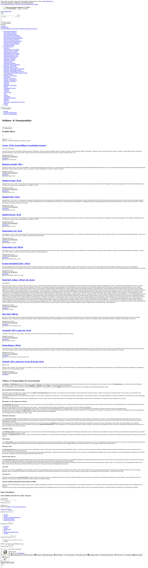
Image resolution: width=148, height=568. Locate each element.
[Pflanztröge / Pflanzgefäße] (16, 73)
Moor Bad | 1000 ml (10, 314)
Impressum (6, 526)
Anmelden (3, 26)
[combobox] (8, 16)
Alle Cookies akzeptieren (27, 2)
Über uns (6, 514)
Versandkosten (20, 553)
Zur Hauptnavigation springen (31, 4)
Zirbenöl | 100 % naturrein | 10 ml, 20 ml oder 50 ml (23, 362)
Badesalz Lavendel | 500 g (12, 164)
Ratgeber (6, 533)
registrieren (5, 27)
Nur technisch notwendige (7, 2)
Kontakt (6, 516)
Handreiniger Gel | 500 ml (12, 247)
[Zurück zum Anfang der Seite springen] (2, 564)
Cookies (6, 528)
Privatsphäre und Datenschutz (11, 532)
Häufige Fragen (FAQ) (9, 520)
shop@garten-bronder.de (20, 506)
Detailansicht (5, 158)
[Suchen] (15, 16)
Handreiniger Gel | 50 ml (12, 231)
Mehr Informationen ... (48, 1)
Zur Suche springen (19, 4)
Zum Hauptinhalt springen (7, 4)
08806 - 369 (10, 506)
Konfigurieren (17, 2)
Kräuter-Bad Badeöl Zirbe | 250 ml (16, 264)
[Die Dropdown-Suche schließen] (18, 16)
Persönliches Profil (10, 28)
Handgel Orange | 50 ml (11, 181)
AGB (5, 530)
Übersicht (3, 28)
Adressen (17, 28)
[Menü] (2, 13)
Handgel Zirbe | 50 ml (11, 197)
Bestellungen (23, 28)
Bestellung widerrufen (31, 28)
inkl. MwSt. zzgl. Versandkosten (10, 156)
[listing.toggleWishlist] (2, 142)
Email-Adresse (4, 498)
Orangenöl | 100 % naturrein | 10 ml (16, 330)
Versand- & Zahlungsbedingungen (12, 517)
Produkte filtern (8, 128)
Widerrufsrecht (7, 529)
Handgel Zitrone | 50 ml (11, 215)
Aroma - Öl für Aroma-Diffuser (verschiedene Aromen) (24, 145)
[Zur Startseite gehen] (6, 11)
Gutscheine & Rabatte (9, 518)
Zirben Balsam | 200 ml (11, 345)
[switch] (16, 555)
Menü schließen (6, 23)
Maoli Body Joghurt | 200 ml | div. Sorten (18, 280)
